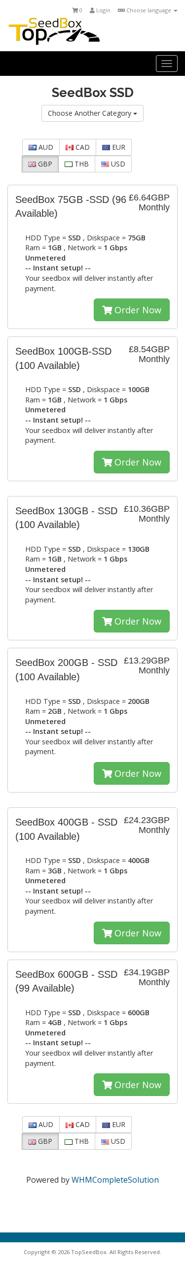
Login (103, 10)
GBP (44, 163)
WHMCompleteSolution (115, 1179)
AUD (45, 147)
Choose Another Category (90, 113)
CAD (82, 147)
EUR (117, 147)
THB (81, 163)
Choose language (149, 10)
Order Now (136, 310)
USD (117, 163)
